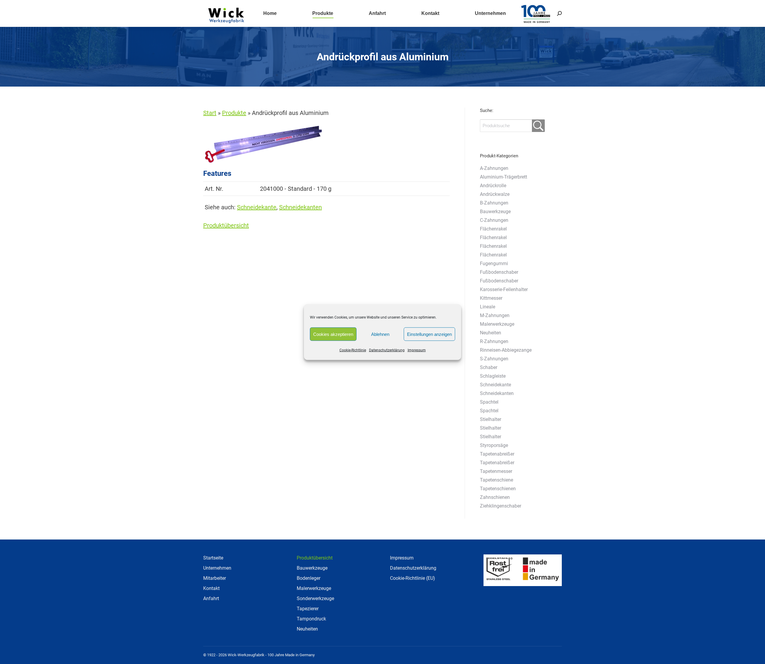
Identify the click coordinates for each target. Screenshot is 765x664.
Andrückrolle (493, 185)
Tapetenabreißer (497, 454)
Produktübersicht (226, 225)
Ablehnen (380, 333)
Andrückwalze (495, 194)
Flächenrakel (493, 229)
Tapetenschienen (498, 488)
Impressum (417, 350)
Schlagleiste (493, 376)
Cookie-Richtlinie (352, 350)
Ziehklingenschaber (500, 506)
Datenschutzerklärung (387, 350)
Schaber (488, 367)
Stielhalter (490, 419)
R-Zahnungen (494, 341)
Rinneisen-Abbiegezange (506, 350)
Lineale (487, 307)
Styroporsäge (494, 445)
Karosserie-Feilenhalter (504, 289)
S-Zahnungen (494, 359)
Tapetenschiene (496, 480)
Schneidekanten (300, 207)
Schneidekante (256, 207)
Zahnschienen (495, 497)
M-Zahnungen (495, 315)
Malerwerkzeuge (497, 324)
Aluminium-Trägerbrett (503, 177)
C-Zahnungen (494, 220)
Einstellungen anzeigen (429, 333)
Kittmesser (491, 298)
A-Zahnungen (494, 168)
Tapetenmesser (496, 471)
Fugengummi (494, 263)
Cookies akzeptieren (333, 333)
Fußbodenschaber (499, 272)
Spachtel (489, 402)
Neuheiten (490, 333)
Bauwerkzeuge (495, 211)
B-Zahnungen (494, 203)
